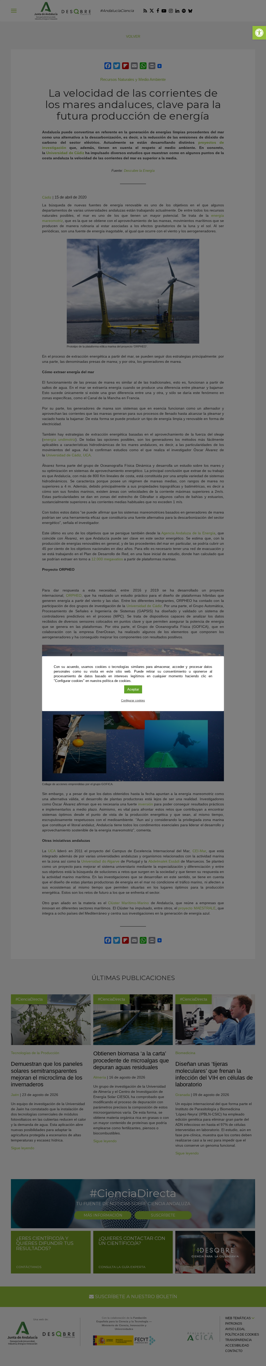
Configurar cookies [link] (133, 700)
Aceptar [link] (133, 689)
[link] (259, 33)
